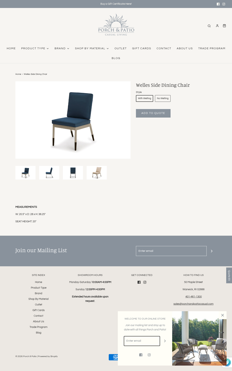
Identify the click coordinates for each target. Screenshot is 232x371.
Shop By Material (38, 299)
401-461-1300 (193, 296)
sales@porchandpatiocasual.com (193, 304)
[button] (25, 173)
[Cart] (224, 25)
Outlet (121, 48)
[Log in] (217, 25)
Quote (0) (229, 275)
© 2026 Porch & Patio (26, 356)
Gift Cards (141, 48)
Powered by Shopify (48, 356)
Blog (116, 58)
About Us (185, 48)
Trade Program (211, 48)
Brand (38, 293)
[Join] (212, 251)
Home (11, 48)
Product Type (38, 287)
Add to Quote (153, 113)
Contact (164, 48)
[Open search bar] (209, 26)
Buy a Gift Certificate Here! (116, 4)
